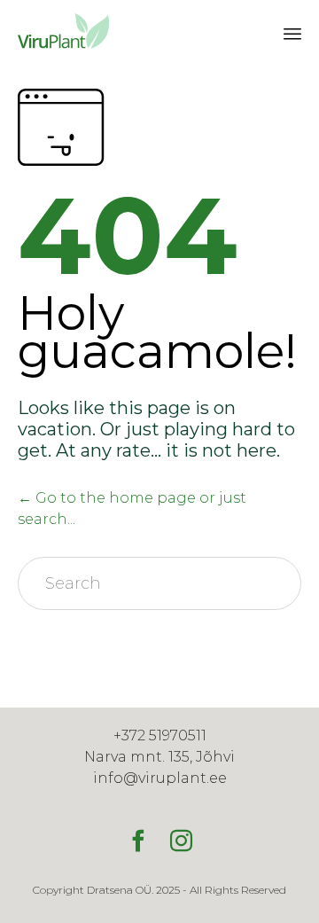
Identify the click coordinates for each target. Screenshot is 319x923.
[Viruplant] (62, 31)
